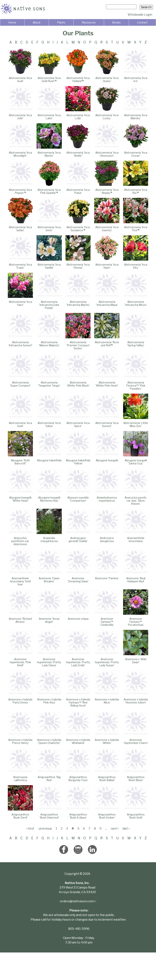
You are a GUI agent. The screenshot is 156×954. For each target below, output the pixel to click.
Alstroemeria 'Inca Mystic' (49, 154)
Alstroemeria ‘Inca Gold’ (20, 424)
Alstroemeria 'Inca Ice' (135, 79)
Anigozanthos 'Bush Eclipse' (78, 816)
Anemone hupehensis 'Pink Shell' (20, 662)
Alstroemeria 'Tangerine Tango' (49, 384)
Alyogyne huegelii (107, 460)
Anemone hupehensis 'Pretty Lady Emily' (78, 662)
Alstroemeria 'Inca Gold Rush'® (49, 79)
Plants (61, 22)
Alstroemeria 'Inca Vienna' (78, 266)
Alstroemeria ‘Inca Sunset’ (107, 424)
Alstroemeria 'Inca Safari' (20, 229)
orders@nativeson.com (78, 901)
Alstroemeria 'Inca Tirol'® (135, 229)
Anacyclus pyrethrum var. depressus (20, 541)
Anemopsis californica (20, 778)
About (37, 22)
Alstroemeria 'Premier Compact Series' (78, 345)
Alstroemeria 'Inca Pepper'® (20, 191)
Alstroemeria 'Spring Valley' (135, 344)
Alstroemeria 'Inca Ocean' (135, 154)
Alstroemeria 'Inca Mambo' (135, 117)
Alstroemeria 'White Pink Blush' (78, 384)
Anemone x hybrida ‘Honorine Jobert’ (136, 701)
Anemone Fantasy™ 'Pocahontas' (135, 621)
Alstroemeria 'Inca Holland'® (78, 79)
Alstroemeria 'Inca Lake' (49, 117)
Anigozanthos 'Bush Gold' (136, 816)
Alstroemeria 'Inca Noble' (78, 154)
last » (126, 828)
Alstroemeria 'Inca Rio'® (135, 191)
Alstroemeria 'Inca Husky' (107, 79)
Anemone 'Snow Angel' (49, 620)
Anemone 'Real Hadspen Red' (135, 580)
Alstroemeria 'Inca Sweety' (107, 229)
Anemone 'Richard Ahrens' (20, 620)
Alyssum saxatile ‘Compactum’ (78, 499)
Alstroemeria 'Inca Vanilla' (49, 266)
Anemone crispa (78, 618)
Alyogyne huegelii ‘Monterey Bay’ (49, 499)
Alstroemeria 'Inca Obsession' (107, 154)
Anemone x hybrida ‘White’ (107, 741)
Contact (142, 22)
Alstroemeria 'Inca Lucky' (107, 117)
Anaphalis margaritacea (49, 539)
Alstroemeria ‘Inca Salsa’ (49, 424)
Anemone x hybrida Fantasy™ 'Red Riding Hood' (78, 702)
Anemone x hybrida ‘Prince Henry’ (20, 741)
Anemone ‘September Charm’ (135, 741)
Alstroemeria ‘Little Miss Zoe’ (135, 424)
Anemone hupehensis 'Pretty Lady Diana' (49, 662)
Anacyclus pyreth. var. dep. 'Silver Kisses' (136, 500)
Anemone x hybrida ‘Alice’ (107, 701)
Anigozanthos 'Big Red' (49, 778)
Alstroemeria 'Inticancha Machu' (78, 303)
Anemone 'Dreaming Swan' (78, 580)
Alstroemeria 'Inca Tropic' (20, 266)
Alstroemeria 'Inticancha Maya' (107, 303)
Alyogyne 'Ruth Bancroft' (20, 462)
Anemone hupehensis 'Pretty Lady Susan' (107, 662)
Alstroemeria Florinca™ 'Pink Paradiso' (135, 385)
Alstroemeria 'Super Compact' (20, 384)
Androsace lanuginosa (107, 539)
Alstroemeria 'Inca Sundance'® (78, 229)
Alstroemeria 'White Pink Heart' (107, 384)
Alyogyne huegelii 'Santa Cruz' (136, 462)
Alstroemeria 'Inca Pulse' (78, 191)
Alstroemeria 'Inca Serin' (49, 229)
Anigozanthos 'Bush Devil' (20, 816)
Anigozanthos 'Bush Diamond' (49, 816)
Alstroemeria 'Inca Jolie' (20, 117)
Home (12, 22)
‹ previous (45, 828)
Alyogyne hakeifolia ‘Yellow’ (78, 462)
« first (30, 828)
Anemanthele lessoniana (135, 539)
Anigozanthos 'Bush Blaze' (136, 778)
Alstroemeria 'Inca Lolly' (78, 117)
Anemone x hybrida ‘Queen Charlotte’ (49, 741)
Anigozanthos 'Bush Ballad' (107, 778)
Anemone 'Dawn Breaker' (49, 580)
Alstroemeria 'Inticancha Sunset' (20, 344)
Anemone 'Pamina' (107, 578)
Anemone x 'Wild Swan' (135, 660)
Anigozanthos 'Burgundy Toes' (78, 778)
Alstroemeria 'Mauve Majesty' (49, 344)
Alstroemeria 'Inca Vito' (135, 266)
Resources (89, 22)
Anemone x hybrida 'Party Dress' (20, 701)
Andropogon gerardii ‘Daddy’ (78, 539)
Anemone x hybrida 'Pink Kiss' (49, 701)
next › (115, 828)
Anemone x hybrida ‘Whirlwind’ (78, 741)
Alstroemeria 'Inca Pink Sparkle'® (49, 191)
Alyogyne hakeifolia (49, 460)
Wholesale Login (140, 14)
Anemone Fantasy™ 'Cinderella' (107, 621)
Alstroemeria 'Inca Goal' (20, 79)
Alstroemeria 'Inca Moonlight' (20, 154)
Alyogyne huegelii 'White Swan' (20, 499)
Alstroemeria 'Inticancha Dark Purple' (49, 304)
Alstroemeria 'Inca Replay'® (107, 191)
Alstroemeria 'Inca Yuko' (20, 303)
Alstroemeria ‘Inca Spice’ (78, 424)
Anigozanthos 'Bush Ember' (107, 816)
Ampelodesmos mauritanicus (107, 499)
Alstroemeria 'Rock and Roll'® (107, 344)
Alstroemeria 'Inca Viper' (107, 266)
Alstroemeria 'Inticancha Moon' (136, 303)
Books (116, 22)
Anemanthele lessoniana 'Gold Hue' (20, 581)
